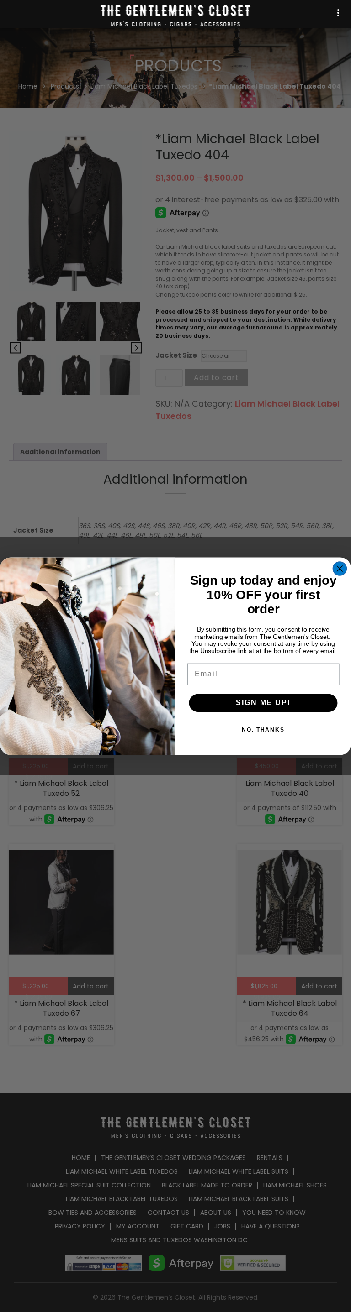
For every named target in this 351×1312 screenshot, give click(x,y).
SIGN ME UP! (263, 702)
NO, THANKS (263, 730)
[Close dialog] (340, 568)
